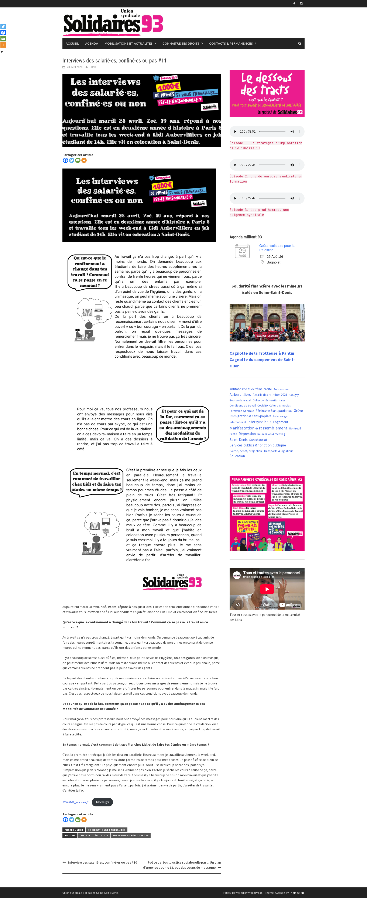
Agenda (91, 43)
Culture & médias (280, 405)
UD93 (93, 67)
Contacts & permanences (231, 43)
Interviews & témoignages (130, 835)
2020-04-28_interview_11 (76, 802)
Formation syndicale (242, 411)
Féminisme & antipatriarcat (274, 411)
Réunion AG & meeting (271, 434)
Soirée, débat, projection (246, 451)
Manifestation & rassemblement (258, 428)
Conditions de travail (243, 405)
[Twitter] (71, 160)
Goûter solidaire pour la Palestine (277, 247)
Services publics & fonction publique (258, 445)
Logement (280, 422)
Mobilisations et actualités (128, 43)
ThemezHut (296, 893)
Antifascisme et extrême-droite (251, 389)
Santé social (258, 440)
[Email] (77, 160)
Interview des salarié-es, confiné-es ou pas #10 (102, 862)
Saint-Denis (239, 439)
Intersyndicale (259, 421)
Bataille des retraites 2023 (270, 395)
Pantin (233, 434)
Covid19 (85, 835)
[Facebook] (65, 160)
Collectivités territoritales (269, 400)
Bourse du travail (240, 400)
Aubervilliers (240, 394)
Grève (298, 410)
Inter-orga (280, 416)
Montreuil (295, 428)
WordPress (255, 893)
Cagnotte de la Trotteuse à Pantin (262, 353)
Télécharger (102, 802)
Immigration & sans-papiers (250, 416)
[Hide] (1, 52)
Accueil (72, 43)
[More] (84, 160)
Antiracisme (281, 389)
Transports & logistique (279, 451)
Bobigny (294, 395)
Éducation (101, 835)
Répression (247, 433)
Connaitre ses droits (180, 43)
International (238, 422)
